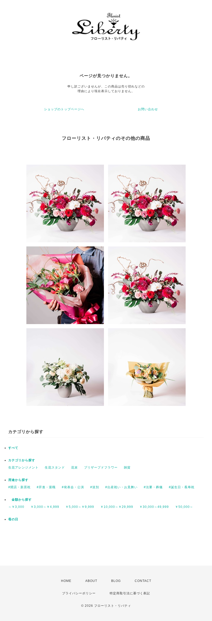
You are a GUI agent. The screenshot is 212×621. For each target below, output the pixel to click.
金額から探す (20, 499)
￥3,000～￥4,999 (45, 507)
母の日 (13, 519)
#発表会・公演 (73, 487)
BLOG (116, 581)
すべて (13, 448)
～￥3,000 (16, 507)
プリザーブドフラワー (101, 467)
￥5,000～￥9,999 (79, 507)
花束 (74, 467)
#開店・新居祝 (19, 487)
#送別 (94, 487)
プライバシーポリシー (79, 593)
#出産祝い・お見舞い (121, 487)
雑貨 (127, 467)
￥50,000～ (184, 507)
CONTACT (143, 581)
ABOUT (91, 581)
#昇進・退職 (46, 487)
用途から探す (18, 480)
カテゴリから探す (21, 460)
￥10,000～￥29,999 (116, 507)
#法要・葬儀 (153, 487)
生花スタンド (55, 467)
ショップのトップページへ (64, 109)
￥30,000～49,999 (154, 507)
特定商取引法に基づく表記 (130, 593)
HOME (66, 581)
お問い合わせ (148, 109)
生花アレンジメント (23, 467)
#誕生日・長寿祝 (181, 487)
